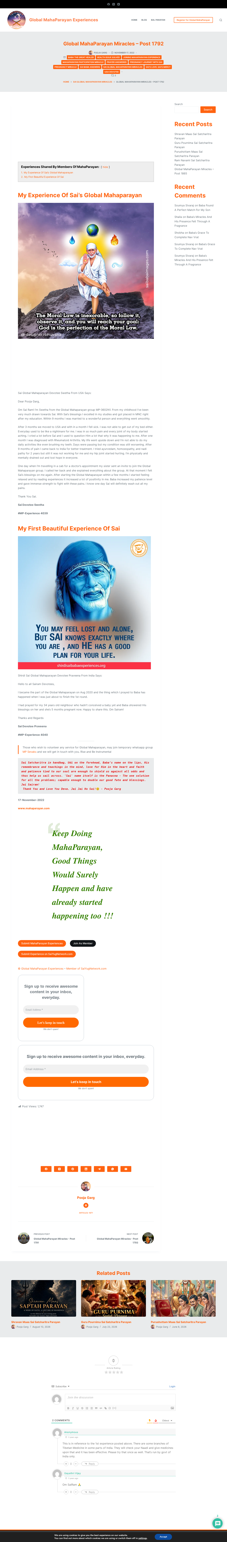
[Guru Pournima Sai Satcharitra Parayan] (113, 1298)
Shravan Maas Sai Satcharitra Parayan (35, 1322)
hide (105, 167)
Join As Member (83, 943)
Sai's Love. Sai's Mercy (158, 67)
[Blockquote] (96, 1408)
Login (172, 1386)
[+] (114, 1408)
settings (142, 1538)
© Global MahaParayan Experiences (40, 968)
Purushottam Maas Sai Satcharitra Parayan (178, 1322)
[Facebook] (108, 4)
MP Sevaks (29, 751)
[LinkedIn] (86, 1169)
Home (134, 20)
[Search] (221, 20)
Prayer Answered (117, 62)
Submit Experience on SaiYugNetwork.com (46, 954)
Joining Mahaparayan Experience (141, 57)
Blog (144, 20)
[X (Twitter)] (113, 4)
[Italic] (73, 1408)
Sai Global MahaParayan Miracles (122, 67)
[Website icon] (85, 1205)
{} (110, 1408)
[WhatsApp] (112, 1169)
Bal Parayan (158, 20)
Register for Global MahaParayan (193, 20)
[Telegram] (99, 1169)
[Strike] (82, 1408)
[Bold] (68, 1408)
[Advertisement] (86, 133)
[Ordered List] (87, 1408)
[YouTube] (118, 4)
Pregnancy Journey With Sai (146, 62)
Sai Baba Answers (90, 67)
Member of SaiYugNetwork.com (86, 968)
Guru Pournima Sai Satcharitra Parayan (106, 1322)
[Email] (125, 1169)
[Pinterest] (72, 1169)
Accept (163, 1536)
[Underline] (77, 1408)
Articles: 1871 (86, 1213)
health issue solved (108, 57)
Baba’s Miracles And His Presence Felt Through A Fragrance (193, 221)
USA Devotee (112, 72)
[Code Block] (101, 1408)
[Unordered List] (91, 1408)
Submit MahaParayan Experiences (42, 943)
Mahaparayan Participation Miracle (83, 62)
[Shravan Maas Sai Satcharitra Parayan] (43, 1298)
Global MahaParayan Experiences (63, 19)
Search (178, 104)
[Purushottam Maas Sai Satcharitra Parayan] (183, 1298)
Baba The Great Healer (81, 57)
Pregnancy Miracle (66, 67)
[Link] (105, 1408)
